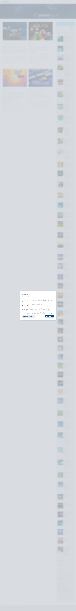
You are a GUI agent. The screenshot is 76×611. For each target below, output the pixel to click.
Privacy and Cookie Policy (27, 305)
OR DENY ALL (28, 316)
